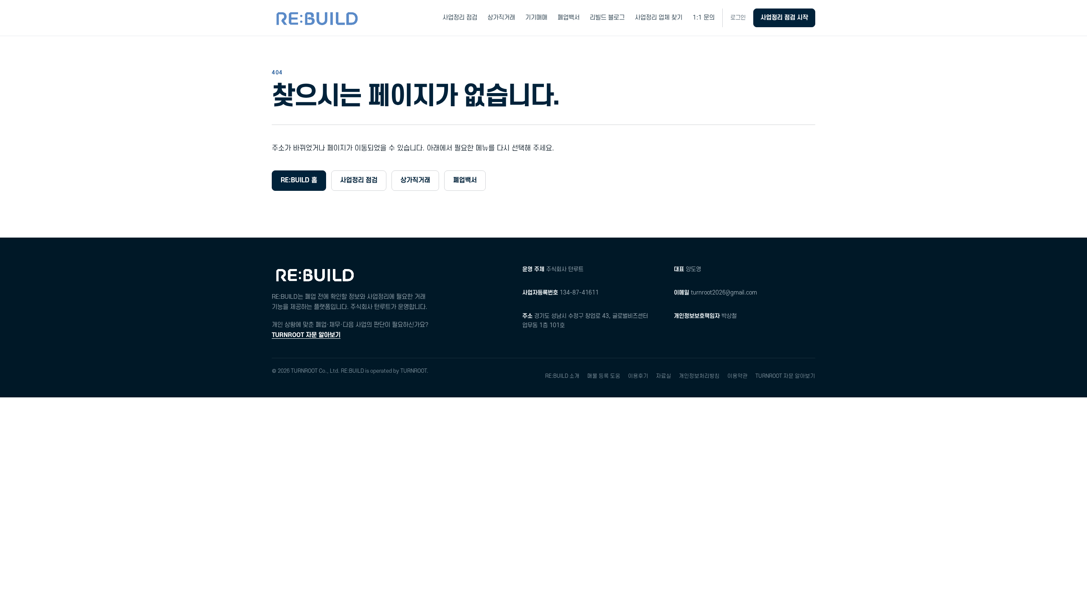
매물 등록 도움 (603, 376)
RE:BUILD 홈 (299, 180)
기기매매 (536, 17)
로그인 (738, 17)
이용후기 (638, 376)
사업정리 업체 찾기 (658, 17)
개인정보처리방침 (699, 376)
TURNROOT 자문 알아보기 (306, 335)
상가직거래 (501, 17)
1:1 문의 (704, 17)
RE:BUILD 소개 (562, 376)
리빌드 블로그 (607, 17)
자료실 (663, 376)
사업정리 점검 (459, 17)
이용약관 (737, 376)
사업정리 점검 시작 (784, 17)
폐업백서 (569, 17)
